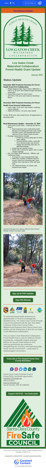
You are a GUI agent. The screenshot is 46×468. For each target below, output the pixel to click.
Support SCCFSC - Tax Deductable (23, 394)
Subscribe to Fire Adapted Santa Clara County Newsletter (23, 360)
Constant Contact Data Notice (32, 456)
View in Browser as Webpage (23, 11)
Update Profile (18, 456)
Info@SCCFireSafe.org (12, 378)
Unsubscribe (9, 456)
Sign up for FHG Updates (23, 293)
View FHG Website (23, 300)
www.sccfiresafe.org (11, 383)
